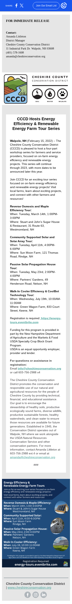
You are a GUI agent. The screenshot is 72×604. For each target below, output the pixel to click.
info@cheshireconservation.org (39, 368)
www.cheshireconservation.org (29, 587)
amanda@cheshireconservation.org (32, 457)
